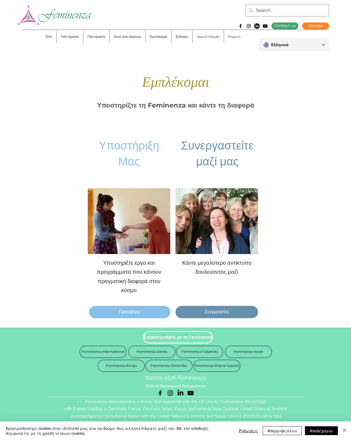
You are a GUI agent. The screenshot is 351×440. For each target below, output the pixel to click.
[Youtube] (265, 26)
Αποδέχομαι (321, 430)
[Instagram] (248, 26)
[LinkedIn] (257, 26)
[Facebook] (240, 26)
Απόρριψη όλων (282, 430)
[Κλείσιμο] (344, 431)
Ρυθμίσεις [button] (248, 430)
